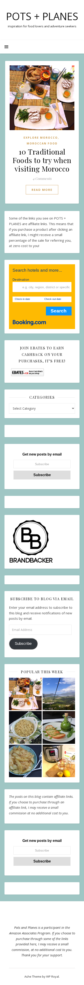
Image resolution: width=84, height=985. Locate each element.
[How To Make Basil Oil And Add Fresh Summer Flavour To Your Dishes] (59, 727)
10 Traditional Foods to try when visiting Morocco (42, 160)
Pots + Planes (42, 16)
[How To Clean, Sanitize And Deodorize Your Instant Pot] (59, 761)
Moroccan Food (42, 143)
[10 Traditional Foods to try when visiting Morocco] (25, 694)
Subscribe (23, 643)
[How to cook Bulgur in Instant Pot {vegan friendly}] (25, 727)
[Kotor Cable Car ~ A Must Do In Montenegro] (59, 694)
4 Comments (42, 178)
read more (42, 190)
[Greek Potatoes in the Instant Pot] (25, 761)
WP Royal (52, 976)
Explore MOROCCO (41, 138)
